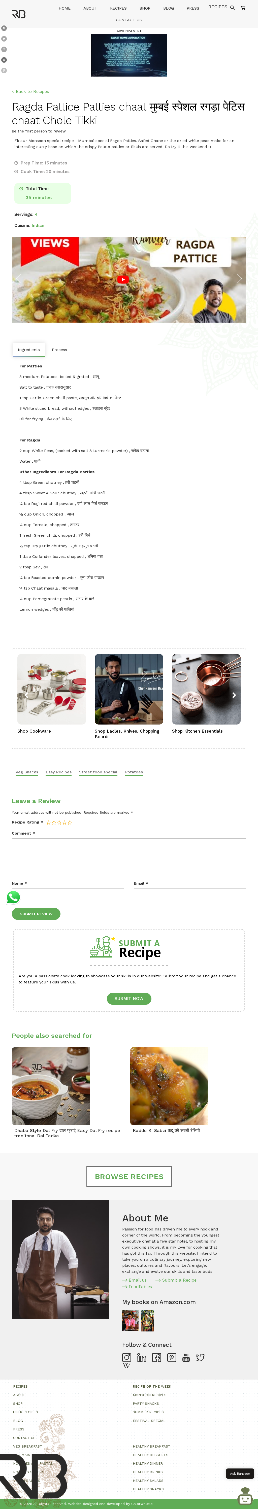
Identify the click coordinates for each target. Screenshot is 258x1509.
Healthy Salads (148, 1481)
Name (19, 883)
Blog (168, 8)
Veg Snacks (27, 772)
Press (193, 8)
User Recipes (25, 1412)
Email (141, 883)
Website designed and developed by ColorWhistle (110, 1504)
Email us (138, 1280)
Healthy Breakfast (152, 1446)
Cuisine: (22, 225)
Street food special (98, 772)
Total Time (36, 188)
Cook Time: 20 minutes (44, 171)
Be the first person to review (39, 131)
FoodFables (140, 1286)
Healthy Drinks (148, 1472)
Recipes (118, 8)
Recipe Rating (27, 822)
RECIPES (217, 6)
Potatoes (134, 772)
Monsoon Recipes (150, 1395)
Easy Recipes (59, 772)
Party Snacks (146, 1403)
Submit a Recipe (179, 1280)
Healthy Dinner (148, 1463)
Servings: (24, 214)
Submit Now (129, 998)
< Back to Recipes (30, 91)
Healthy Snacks (148, 1489)
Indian (38, 225)
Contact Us (129, 19)
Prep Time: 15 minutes (43, 162)
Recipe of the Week (152, 1386)
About (90, 8)
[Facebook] (4, 29)
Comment (23, 833)
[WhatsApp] (4, 50)
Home (65, 8)
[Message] (4, 71)
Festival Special (149, 1421)
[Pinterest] (4, 61)
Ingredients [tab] (29, 349)
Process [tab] (59, 349)
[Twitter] (4, 40)
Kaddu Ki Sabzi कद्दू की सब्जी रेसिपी (166, 1130)
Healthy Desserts (150, 1455)
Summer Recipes (148, 1412)
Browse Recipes (129, 1176)
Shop (145, 8)
